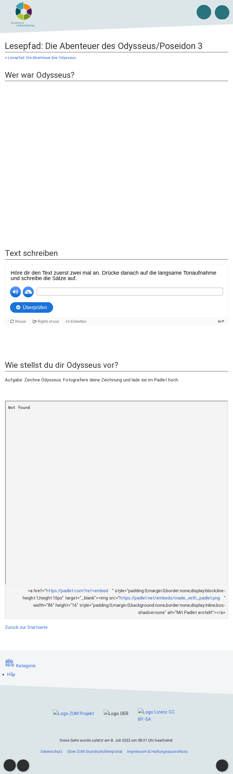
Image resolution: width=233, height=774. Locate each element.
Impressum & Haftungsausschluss (157, 751)
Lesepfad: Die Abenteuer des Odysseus (42, 57)
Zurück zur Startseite (26, 627)
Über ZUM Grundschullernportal (94, 751)
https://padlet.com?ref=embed (77, 590)
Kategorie (25, 665)
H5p (11, 674)
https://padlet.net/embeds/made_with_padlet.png (170, 598)
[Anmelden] (204, 12)
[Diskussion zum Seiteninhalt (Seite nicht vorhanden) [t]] (10, 765)
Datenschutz (51, 751)
